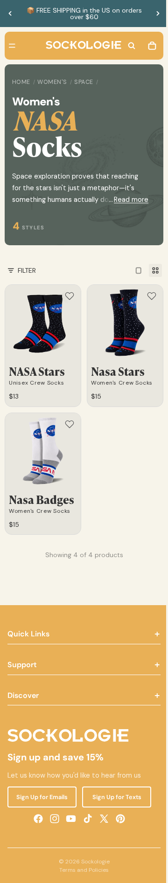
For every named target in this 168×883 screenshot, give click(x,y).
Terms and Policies (81, 870)
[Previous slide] (10, 13)
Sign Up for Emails (41, 796)
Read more (126, 199)
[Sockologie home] (81, 46)
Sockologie (93, 861)
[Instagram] (52, 818)
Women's (52, 82)
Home (21, 82)
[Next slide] (157, 13)
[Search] (127, 45)
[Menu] (12, 45)
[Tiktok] (85, 818)
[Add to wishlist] (67, 296)
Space (83, 82)
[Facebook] (36, 818)
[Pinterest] (118, 818)
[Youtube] (68, 818)
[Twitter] (101, 818)
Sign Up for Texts (113, 796)
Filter (27, 270)
